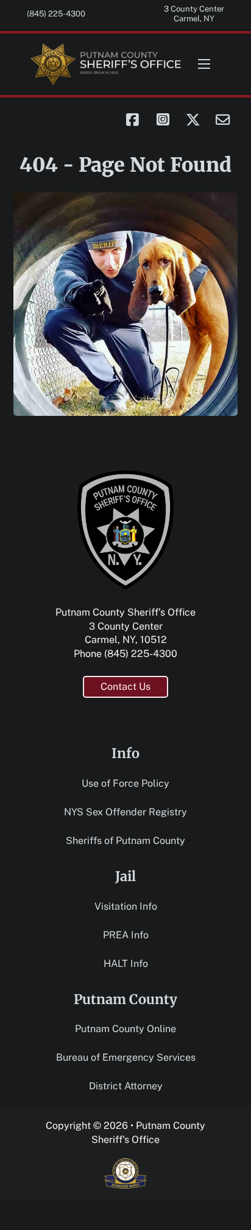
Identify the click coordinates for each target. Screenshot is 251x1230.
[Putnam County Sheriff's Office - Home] (106, 64)
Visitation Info (125, 906)
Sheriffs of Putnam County (125, 840)
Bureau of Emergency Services (126, 1057)
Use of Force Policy (125, 783)
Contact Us (125, 686)
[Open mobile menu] (204, 64)
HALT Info (126, 963)
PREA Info (126, 935)
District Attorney (126, 1086)
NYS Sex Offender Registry (125, 812)
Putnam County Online (125, 1029)
